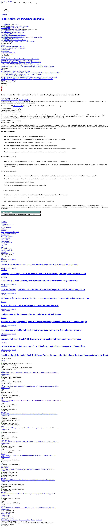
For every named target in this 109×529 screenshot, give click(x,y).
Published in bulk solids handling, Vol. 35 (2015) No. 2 (15, 100)
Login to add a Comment (7, 518)
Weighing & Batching (6, 236)
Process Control (5, 239)
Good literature (5, 51)
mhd (7, 98)
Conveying (4, 222)
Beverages (3, 247)
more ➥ (3, 32)
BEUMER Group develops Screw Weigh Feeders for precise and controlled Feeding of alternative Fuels (29, 77)
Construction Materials (7, 250)
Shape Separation (5, 49)
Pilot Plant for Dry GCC (7, 54)
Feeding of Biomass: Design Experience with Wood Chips (16, 60)
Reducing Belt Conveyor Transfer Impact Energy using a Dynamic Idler (20, 59)
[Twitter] (54, 88)
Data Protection (14, 520)
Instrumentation (5, 241)
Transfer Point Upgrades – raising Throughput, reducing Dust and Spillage (21, 62)
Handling (3, 230)
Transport (3, 221)
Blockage (3, 38)
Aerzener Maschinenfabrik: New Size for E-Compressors (16, 76)
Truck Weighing (5, 235)
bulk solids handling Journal (8, 80)
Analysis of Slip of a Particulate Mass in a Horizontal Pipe (16, 63)
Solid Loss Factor (5, 34)
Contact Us (39, 520)
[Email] (54, 91)
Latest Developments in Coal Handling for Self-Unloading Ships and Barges (21, 65)
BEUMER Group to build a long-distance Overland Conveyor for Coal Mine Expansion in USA (27, 79)
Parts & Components (6, 227)
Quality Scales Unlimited (7, 253)
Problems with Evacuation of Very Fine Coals (13, 48)
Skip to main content (6, 1)
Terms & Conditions (24, 520)
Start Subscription (5, 28)
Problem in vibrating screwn (8, 42)
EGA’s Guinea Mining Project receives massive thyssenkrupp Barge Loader (21, 74)
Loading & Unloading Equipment (10, 232)
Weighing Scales (5, 238)
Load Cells (4, 244)
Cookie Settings (5, 520)
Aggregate (3, 252)
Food (2, 245)
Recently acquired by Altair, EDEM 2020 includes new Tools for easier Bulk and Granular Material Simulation (30, 72)
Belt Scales (4, 229)
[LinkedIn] (54, 86)
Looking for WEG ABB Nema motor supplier (13, 35)
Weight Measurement (6, 242)
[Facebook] (54, 89)
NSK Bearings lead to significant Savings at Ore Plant (15, 71)
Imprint (33, 520)
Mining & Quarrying (6, 248)
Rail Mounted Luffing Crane (8, 52)
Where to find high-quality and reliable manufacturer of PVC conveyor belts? (21, 37)
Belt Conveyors (5, 225)
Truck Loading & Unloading (8, 233)
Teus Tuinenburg (5, 40)
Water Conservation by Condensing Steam (12, 46)
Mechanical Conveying (7, 224)
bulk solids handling (18, 106)
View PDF (3, 85)
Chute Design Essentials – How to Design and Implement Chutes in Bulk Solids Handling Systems (27, 66)
